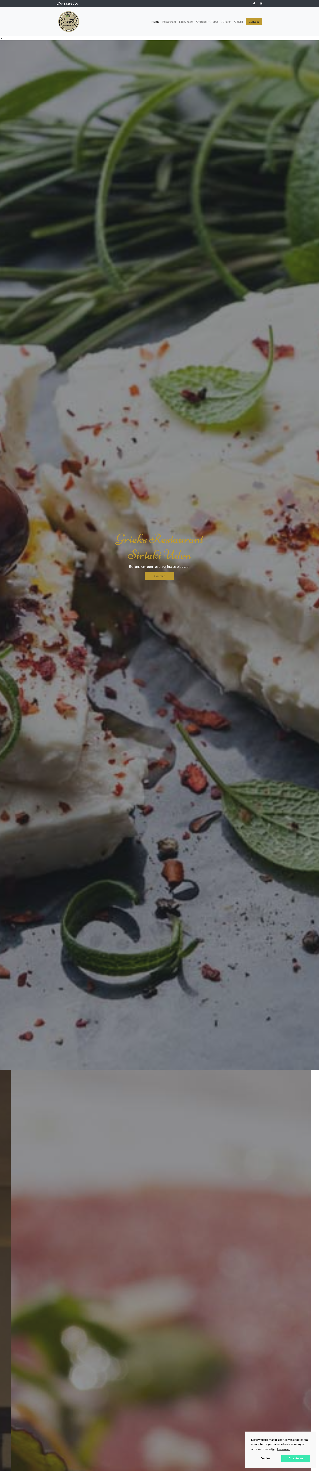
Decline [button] (265, 1458)
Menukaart (186, 21)
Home (155, 21)
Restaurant (169, 21)
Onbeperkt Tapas (207, 21)
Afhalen (226, 21)
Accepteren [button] (296, 1458)
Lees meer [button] (283, 1449)
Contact (254, 21)
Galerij (238, 21)
